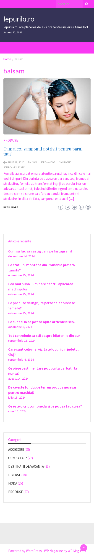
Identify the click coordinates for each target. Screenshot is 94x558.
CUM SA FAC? (17, 458)
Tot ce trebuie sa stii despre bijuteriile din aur (44, 335)
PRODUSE (10, 140)
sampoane (65, 162)
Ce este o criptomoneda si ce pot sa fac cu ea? (45, 406)
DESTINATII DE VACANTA (26, 466)
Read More (10, 207)
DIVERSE (14, 475)
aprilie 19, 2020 (15, 162)
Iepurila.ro (18, 19)
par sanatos (48, 162)
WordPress (34, 551)
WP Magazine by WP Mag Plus (65, 551)
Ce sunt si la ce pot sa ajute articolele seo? (42, 321)
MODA (12, 483)
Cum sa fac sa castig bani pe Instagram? (40, 251)
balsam (32, 162)
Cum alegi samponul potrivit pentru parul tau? (43, 151)
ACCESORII (16, 449)
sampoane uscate (14, 167)
